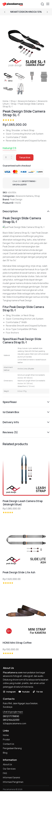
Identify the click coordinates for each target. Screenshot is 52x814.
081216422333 (20, 184)
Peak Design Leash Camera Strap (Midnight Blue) (23, 502)
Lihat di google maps (13, 711)
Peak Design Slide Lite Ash (19, 572)
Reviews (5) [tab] (10, 432)
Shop (13, 101)
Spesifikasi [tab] (10, 402)
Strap (13, 103)
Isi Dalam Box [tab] (11, 412)
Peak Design (16, 199)
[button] (47, 4)
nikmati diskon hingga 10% (26, 12)
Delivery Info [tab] (11, 422)
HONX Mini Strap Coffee (17, 642)
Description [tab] (10, 211)
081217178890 (28, 181)
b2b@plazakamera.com (14, 723)
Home (5, 101)
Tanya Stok (24, 157)
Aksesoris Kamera (26, 101)
